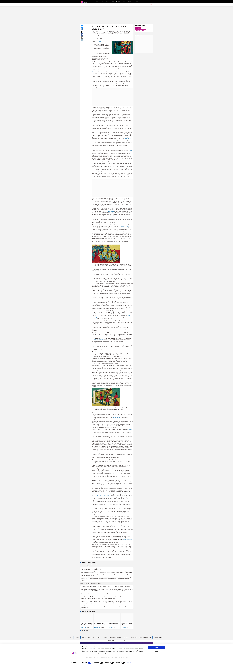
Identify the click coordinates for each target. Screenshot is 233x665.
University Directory (158, 637)
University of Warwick (127, 539)
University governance (108, 557)
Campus (129, 1)
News (102, 1)
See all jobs (138, 28)
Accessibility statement (115, 637)
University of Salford (109, 211)
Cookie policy (105, 637)
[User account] (151, 4)
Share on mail (82, 37)
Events (124, 1)
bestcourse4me (116, 417)
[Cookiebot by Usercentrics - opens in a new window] (74, 663)
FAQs (71, 637)
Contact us (77, 637)
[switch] (101, 663)
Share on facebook (82, 34)
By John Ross (110, 627)
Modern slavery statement (145, 637)
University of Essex (128, 138)
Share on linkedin (82, 29)
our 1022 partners (90, 648)
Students (118, 1)
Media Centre (134, 637)
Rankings (107, 1)
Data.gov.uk (95, 71)
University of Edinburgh (97, 339)
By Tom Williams (83, 627)
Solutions (136, 1)
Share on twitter (82, 32)
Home (97, 1)
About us (84, 637)
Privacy (98, 637)
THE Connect (126, 637)
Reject (156, 651)
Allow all (156, 647)
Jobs (113, 1)
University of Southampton (103, 495)
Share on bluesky (82, 26)
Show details (129, 662)
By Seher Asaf (123, 627)
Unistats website (121, 416)
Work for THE (91, 637)
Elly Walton (98, 41)
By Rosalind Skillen (97, 627)
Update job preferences (141, 30)
